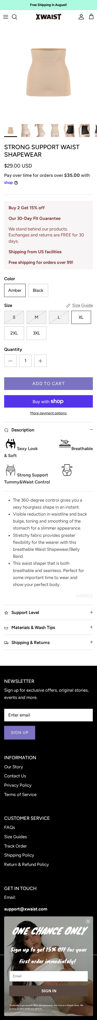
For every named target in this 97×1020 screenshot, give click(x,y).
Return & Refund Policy (26, 864)
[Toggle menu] (5, 17)
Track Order (15, 846)
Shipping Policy (19, 855)
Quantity (13, 349)
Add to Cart (48, 383)
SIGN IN (48, 991)
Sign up (19, 732)
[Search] (17, 17)
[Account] (80, 17)
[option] (48, 72)
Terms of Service (20, 794)
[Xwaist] (48, 17)
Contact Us (15, 775)
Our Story (13, 766)
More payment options (48, 413)
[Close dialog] (88, 921)
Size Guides (15, 836)
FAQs (9, 827)
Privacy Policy (18, 785)
